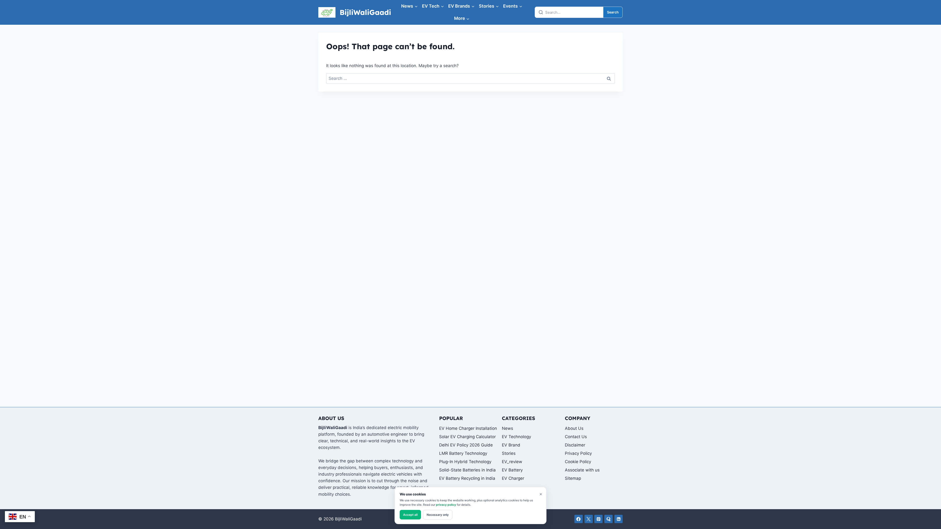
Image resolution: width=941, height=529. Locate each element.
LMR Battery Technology (463, 453)
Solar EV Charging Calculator (467, 436)
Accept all (410, 515)
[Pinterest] (598, 519)
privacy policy (446, 504)
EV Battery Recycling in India (467, 478)
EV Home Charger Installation (468, 428)
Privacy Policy (578, 453)
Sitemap (573, 478)
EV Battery (512, 470)
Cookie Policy (578, 461)
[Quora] (608, 519)
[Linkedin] (618, 519)
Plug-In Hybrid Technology (465, 461)
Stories (509, 453)
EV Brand (511, 445)
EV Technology (516, 436)
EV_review (512, 461)
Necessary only (438, 515)
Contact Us (576, 436)
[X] (588, 519)
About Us (574, 428)
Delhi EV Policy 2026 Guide (466, 445)
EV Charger (513, 478)
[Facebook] (578, 519)
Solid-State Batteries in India (467, 470)
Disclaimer (575, 445)
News (507, 428)
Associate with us (582, 470)
